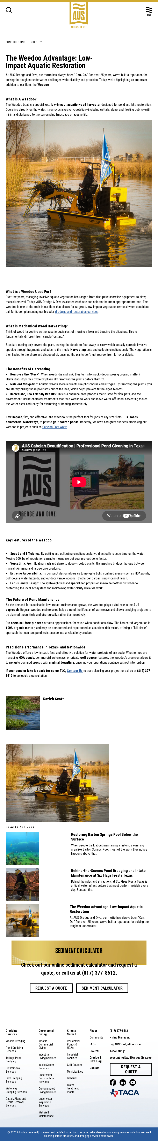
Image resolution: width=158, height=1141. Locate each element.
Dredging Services (11, 1032)
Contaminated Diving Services (47, 1090)
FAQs (93, 1044)
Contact (94, 1068)
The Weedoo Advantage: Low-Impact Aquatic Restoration (106, 909)
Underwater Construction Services (46, 1078)
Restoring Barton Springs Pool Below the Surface (104, 837)
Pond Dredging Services (14, 1049)
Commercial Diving (46, 1032)
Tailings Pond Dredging (13, 1059)
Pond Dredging (16, 42)
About (93, 1030)
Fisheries (72, 1078)
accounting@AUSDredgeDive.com (131, 1057)
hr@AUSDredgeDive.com (125, 1044)
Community (96, 1037)
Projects (95, 1051)
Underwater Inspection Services (45, 1102)
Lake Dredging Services (14, 1080)
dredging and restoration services (76, 312)
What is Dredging (15, 1041)
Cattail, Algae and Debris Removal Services (16, 1102)
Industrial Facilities (72, 1056)
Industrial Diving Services (47, 1056)
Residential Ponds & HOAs (73, 1044)
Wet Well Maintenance (46, 1114)
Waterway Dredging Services (16, 1090)
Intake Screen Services (47, 1066)
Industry (36, 42)
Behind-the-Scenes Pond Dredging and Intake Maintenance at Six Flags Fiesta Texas (108, 873)
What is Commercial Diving (46, 1044)
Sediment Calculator (102, 988)
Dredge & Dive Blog (96, 1059)
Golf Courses (74, 1064)
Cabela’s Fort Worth (54, 427)
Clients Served (71, 1032)
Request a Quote (51, 988)
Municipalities (75, 1071)
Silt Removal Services (13, 1069)
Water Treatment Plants (73, 1088)
